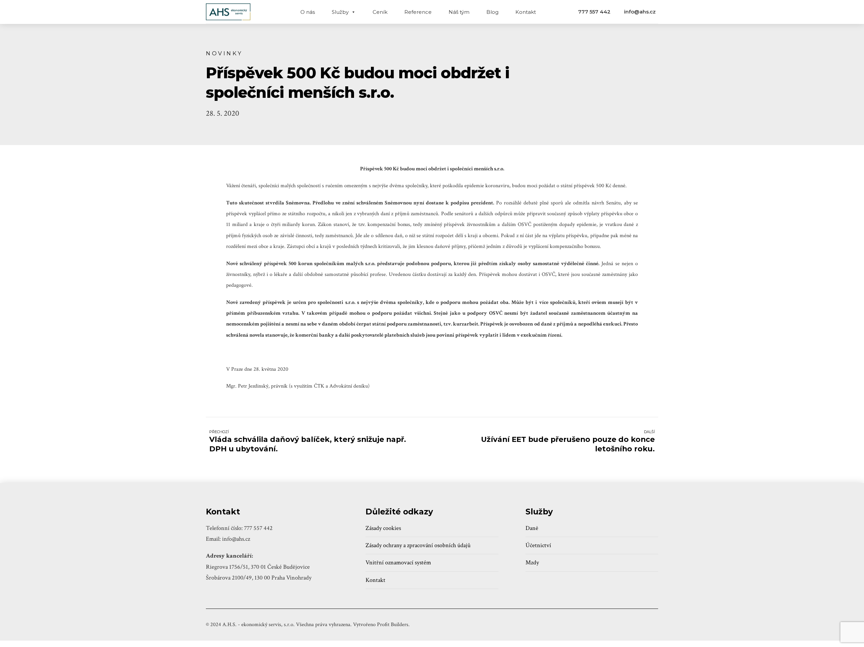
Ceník (380, 12)
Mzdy (532, 562)
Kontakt (525, 12)
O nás (307, 12)
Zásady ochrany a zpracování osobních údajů (418, 545)
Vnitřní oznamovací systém (398, 562)
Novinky (224, 53)
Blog (492, 12)
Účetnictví (538, 545)
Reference (418, 12)
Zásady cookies (383, 528)
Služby (340, 12)
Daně (531, 528)
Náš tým (459, 12)
